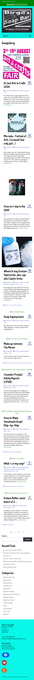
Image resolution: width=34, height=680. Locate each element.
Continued (7, 105)
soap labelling (20, 486)
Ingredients (7, 284)
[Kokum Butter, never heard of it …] (17, 493)
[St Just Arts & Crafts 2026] (17, 64)
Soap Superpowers (9, 567)
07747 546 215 (10, 637)
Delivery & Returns (8, 647)
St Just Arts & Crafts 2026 (12, 550)
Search (4, 536)
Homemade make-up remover (10, 363)
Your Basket (9, 1)
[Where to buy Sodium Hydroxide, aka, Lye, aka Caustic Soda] (17, 252)
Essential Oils (7, 469)
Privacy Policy (6, 645)
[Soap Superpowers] (17, 312)
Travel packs (7, 609)
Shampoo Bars (21, 469)
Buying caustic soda (8, 305)
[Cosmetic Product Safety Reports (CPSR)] (17, 370)
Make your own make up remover (24, 363)
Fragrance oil (14, 469)
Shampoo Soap (7, 471)
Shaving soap (7, 507)
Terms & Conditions (8, 649)
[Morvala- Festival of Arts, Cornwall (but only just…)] (17, 123)
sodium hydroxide (18, 305)
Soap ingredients (13, 486)
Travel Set (6, 611)
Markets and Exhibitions (11, 594)
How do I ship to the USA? (12, 559)
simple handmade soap (16, 451)
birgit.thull (9, 90)
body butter (6, 524)
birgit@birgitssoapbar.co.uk (16, 639)
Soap (5, 431)
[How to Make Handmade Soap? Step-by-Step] (17, 412)
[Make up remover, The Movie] (17, 339)
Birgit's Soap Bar (24, 90)
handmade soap (7, 451)
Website (6, 353)
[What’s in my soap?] (17, 458)
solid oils (12, 524)
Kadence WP (24, 676)
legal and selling (14, 284)
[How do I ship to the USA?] (17, 187)
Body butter (23, 505)
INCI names (6, 486)
